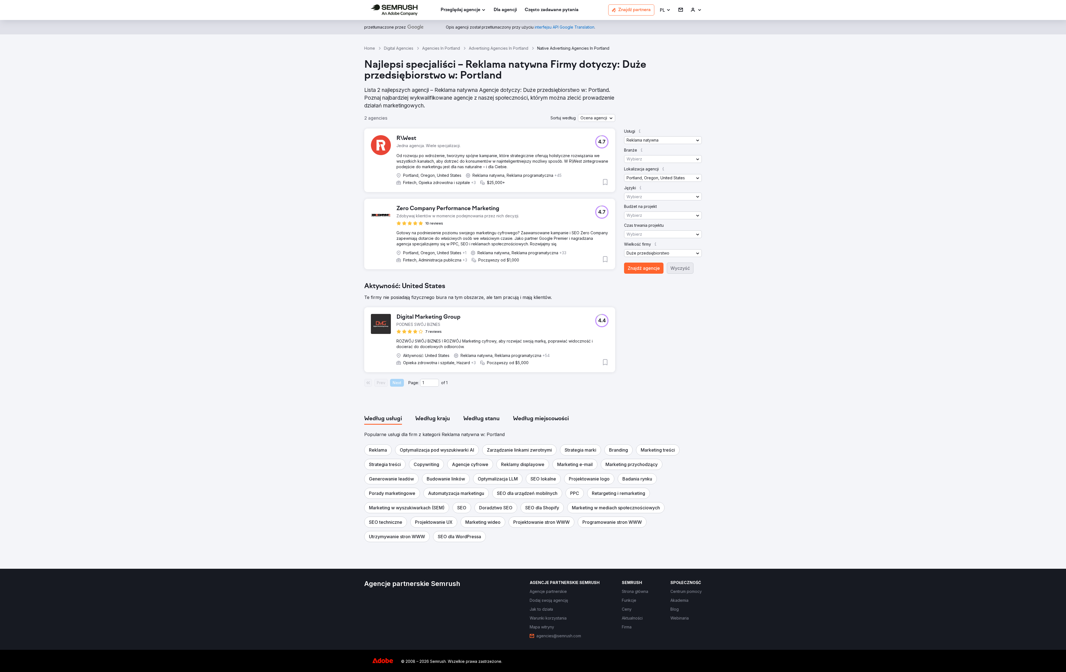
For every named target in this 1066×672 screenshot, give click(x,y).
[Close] (630, 271)
